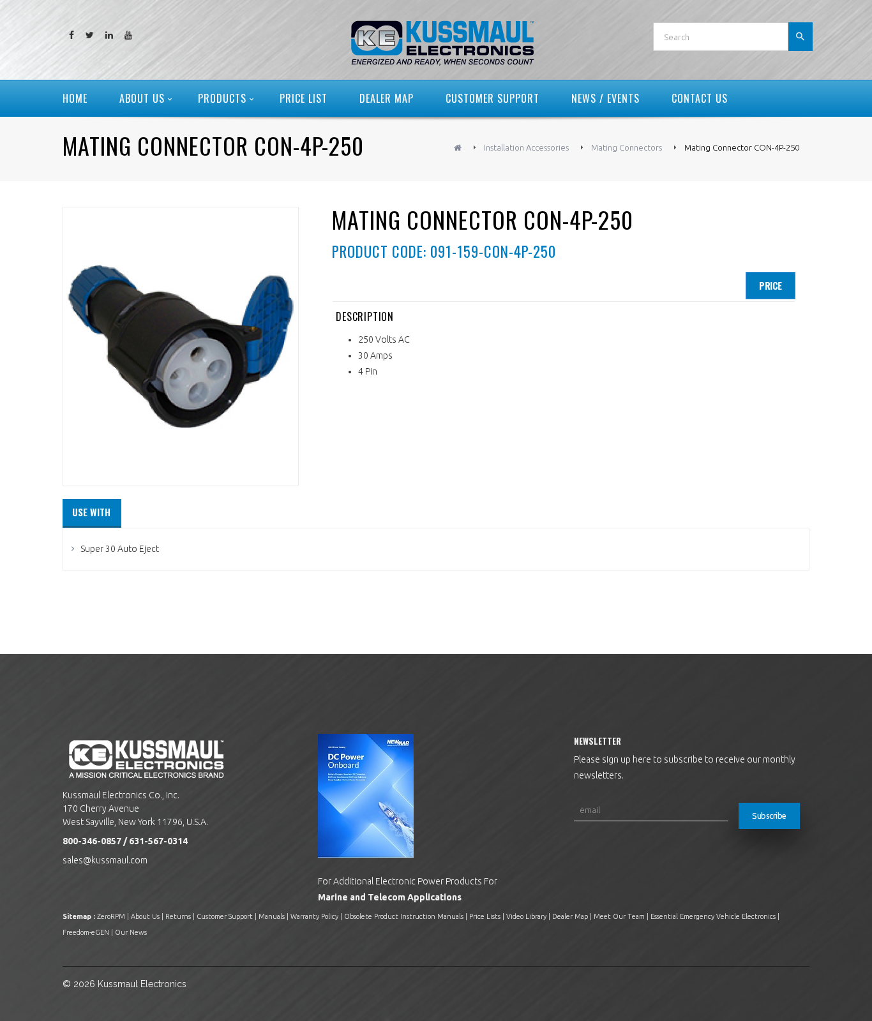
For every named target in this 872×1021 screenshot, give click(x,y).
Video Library (526, 916)
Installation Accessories (526, 147)
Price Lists (484, 916)
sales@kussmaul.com (105, 860)
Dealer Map (570, 916)
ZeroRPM (111, 916)
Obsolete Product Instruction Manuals (403, 916)
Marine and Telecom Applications (390, 897)
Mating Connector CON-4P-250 (741, 147)
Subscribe (769, 815)
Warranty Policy (314, 916)
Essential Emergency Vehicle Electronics (713, 916)
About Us (145, 916)
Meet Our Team (619, 916)
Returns (178, 916)
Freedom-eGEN (86, 932)
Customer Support (225, 916)
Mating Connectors (626, 147)
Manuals (272, 916)
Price (770, 285)
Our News (131, 932)
